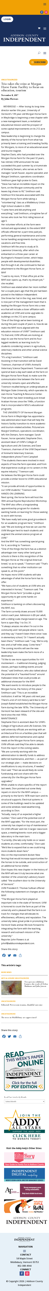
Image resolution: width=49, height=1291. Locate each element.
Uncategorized (9, 79)
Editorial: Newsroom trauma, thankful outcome (21, 1004)
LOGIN (7, 19)
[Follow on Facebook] (41, 12)
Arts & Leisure (7, 978)
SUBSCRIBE (40, 62)
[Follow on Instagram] (46, 12)
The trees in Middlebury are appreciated (18, 1017)
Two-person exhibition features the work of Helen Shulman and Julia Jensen (36, 983)
